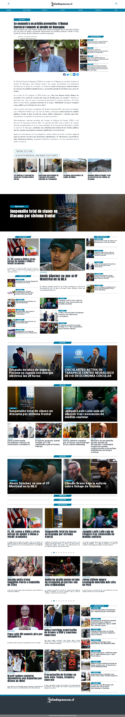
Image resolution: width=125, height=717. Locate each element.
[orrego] (85, 654)
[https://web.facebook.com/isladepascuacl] (50, 706)
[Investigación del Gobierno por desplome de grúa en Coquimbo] (83, 51)
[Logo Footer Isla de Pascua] (62, 703)
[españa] (11, 333)
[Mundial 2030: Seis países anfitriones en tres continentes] (11, 313)
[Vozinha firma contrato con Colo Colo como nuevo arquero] (85, 676)
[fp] (90, 277)
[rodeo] (83, 59)
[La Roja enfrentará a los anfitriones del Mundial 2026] (85, 643)
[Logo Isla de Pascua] (63, 7)
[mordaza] (85, 686)
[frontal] (85, 665)
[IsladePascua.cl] (8, 4)
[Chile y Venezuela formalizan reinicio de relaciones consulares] (90, 265)
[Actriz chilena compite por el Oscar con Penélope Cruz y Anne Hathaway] (90, 289)
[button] (24, 151)
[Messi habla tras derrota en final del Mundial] (11, 323)
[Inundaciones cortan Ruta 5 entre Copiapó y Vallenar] (83, 43)
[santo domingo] (11, 293)
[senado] (85, 611)
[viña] (83, 67)
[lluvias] (85, 633)
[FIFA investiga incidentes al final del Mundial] (11, 303)
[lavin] (90, 254)
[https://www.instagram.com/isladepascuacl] (62, 706)
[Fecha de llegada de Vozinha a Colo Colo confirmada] (11, 283)
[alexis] (62, 270)
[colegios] (90, 242)
